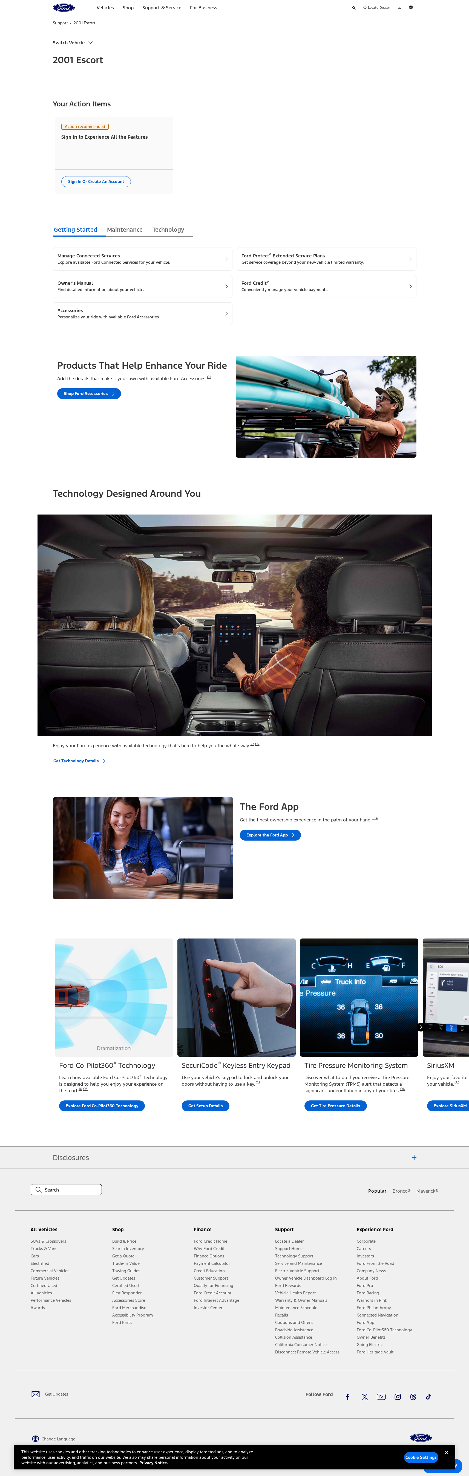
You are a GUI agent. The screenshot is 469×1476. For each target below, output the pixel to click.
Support (60, 22)
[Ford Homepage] (421, 1438)
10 (80, 1089)
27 (252, 744)
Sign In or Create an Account (96, 181)
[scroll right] (420, 1027)
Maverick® (427, 1191)
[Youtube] (381, 1396)
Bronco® (402, 1191)
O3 (85, 1089)
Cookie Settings (421, 1457)
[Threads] (413, 1396)
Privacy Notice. (153, 1462)
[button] (150, 1231)
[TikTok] (428, 1396)
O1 (209, 377)
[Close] (447, 1457)
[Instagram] (398, 1396)
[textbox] (66, 1189)
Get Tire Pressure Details (335, 1105)
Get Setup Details (205, 1105)
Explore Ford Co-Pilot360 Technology (102, 1105)
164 (375, 818)
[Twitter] (364, 1396)
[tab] (79, 230)
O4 (402, 1089)
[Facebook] (349, 1396)
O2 (257, 744)
